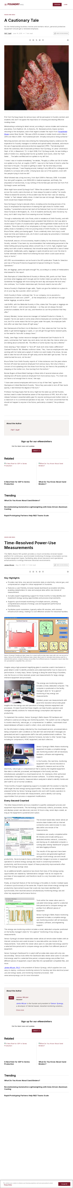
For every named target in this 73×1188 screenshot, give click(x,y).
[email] (43, 40)
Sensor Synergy (57, 1003)
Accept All (64, 1184)
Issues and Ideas (9, 14)
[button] (5, 4)
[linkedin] (33, 40)
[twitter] (36, 40)
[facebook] (30, 40)
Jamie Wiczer (21, 1003)
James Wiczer (9, 565)
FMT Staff (7, 33)
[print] (68, 40)
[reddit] (40, 40)
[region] (36, 1184)
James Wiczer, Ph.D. (12, 968)
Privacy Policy (8, 1184)
